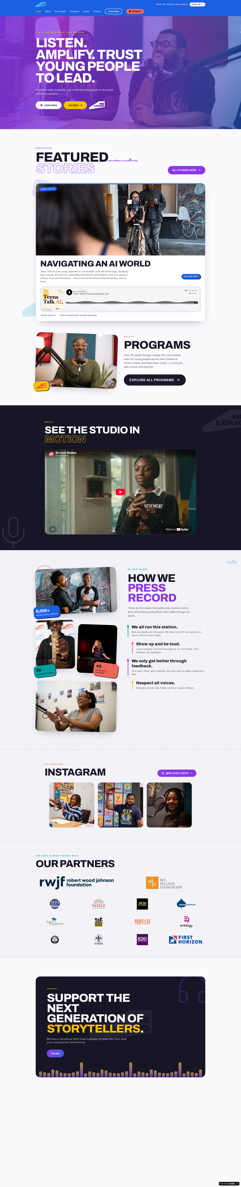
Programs (74, 11)
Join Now (73, 105)
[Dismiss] (237, 1183)
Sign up (196, 4)
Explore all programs (151, 380)
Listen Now (113, 11)
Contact (97, 11)
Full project (191, 276)
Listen (86, 11)
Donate (136, 11)
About (48, 11)
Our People (60, 11)
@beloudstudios (177, 773)
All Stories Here (184, 170)
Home (38, 11)
